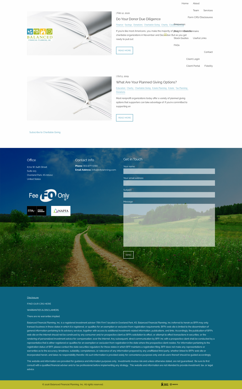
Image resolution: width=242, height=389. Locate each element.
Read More (124, 117)
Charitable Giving (143, 88)
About (196, 3)
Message (138, 201)
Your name (139, 166)
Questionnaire (191, 31)
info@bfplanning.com (104, 170)
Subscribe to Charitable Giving (45, 132)
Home (185, 3)
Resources (179, 24)
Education (120, 88)
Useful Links (199, 38)
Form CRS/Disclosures (200, 17)
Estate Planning (159, 88)
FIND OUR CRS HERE (39, 303)
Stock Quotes (181, 38)
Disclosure (33, 297)
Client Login (193, 59)
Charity (130, 88)
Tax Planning (181, 88)
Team (196, 10)
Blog (176, 31)
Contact (208, 52)
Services (208, 10)
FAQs (177, 45)
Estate (171, 88)
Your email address (144, 178)
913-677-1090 (90, 166)
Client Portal (193, 65)
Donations (120, 92)
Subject (138, 190)
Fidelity (208, 65)
